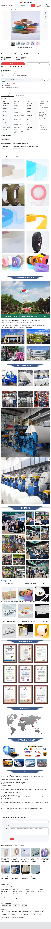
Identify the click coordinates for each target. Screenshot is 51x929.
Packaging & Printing (8, 9)
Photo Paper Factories (39, 911)
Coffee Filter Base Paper (6, 889)
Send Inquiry (13, 63)
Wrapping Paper (17, 905)
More (2, 919)
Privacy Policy (44, 924)
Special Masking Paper (6, 905)
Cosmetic (15, 893)
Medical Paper (4, 891)
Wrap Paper (24, 905)
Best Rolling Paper (5, 914)
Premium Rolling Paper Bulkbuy (18, 917)
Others (27, 893)
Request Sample (21, 66)
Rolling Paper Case (5, 917)
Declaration (38, 924)
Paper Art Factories (6, 911)
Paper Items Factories (16, 911)
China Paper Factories (27, 911)
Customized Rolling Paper (17, 914)
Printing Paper (40, 889)
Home (2, 9)
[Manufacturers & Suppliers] (25, 2)
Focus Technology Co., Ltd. (17, 924)
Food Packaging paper (17, 891)
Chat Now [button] (39, 63)
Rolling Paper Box (27, 914)
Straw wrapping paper (30, 891)
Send (12, 838)
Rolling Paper (15, 889)
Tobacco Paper (28, 889)
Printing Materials (16, 9)
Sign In (3, 87)
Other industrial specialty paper (7, 893)
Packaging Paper (41, 891)
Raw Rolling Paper (37, 914)
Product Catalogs (18, 886)
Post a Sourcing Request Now (37, 839)
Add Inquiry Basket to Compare (25, 47)
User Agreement (32, 924)
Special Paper (22, 9)
